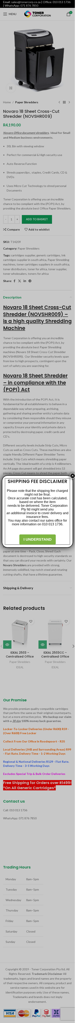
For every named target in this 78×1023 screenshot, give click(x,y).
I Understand (38, 539)
